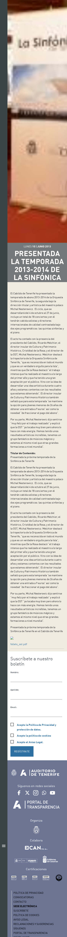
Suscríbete (20, 910)
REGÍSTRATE (22, 751)
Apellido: (14, 690)
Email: (13, 707)
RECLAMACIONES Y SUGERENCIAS (33, 923)
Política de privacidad (28, 892)
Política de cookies (26, 915)
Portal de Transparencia (30, 932)
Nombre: (14, 672)
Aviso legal (21, 919)
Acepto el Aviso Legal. (30, 742)
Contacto (19, 901)
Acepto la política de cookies (34, 735)
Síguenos (19, 928)
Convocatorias (23, 897)
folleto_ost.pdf (18, 644)
